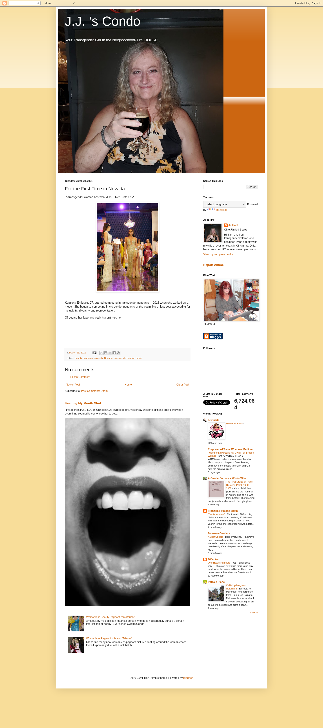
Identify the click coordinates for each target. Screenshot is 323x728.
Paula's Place (216, 582)
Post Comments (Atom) (95, 391)
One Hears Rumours (219, 562)
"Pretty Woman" (216, 514)
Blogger (187, 677)
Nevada (108, 358)
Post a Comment (80, 376)
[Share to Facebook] (114, 353)
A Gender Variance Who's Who (227, 478)
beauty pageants (84, 358)
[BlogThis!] (105, 353)
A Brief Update (216, 536)
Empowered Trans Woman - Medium (230, 449)
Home (128, 384)
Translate (221, 209)
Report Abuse (213, 265)
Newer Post (73, 384)
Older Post (182, 384)
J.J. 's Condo (102, 21)
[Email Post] (94, 352)
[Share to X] (110, 353)
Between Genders (219, 533)
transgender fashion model (128, 358)
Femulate (214, 420)
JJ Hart (233, 225)
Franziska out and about (223, 510)
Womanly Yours (234, 423)
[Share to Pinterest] (118, 353)
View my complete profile (218, 254)
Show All (254, 613)
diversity (98, 358)
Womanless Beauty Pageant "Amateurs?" (110, 617)
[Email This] (101, 353)
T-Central (213, 559)
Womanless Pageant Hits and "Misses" (109, 638)
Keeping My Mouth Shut (83, 403)
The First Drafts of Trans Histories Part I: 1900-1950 (239, 485)
